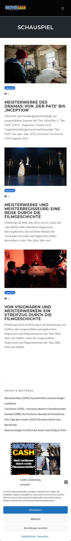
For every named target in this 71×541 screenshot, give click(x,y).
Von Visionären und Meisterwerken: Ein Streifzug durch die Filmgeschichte (28, 313)
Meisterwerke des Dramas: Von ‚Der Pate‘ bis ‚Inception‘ (34, 106)
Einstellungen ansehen (35, 528)
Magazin (10, 88)
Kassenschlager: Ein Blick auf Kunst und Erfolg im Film (35, 430)
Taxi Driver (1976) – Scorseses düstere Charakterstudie (35, 408)
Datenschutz (42, 536)
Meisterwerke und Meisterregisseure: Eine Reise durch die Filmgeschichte (32, 211)
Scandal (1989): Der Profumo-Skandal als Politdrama (34, 414)
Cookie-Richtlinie (28, 536)
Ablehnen (35, 519)
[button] (66, 482)
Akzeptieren (35, 509)
